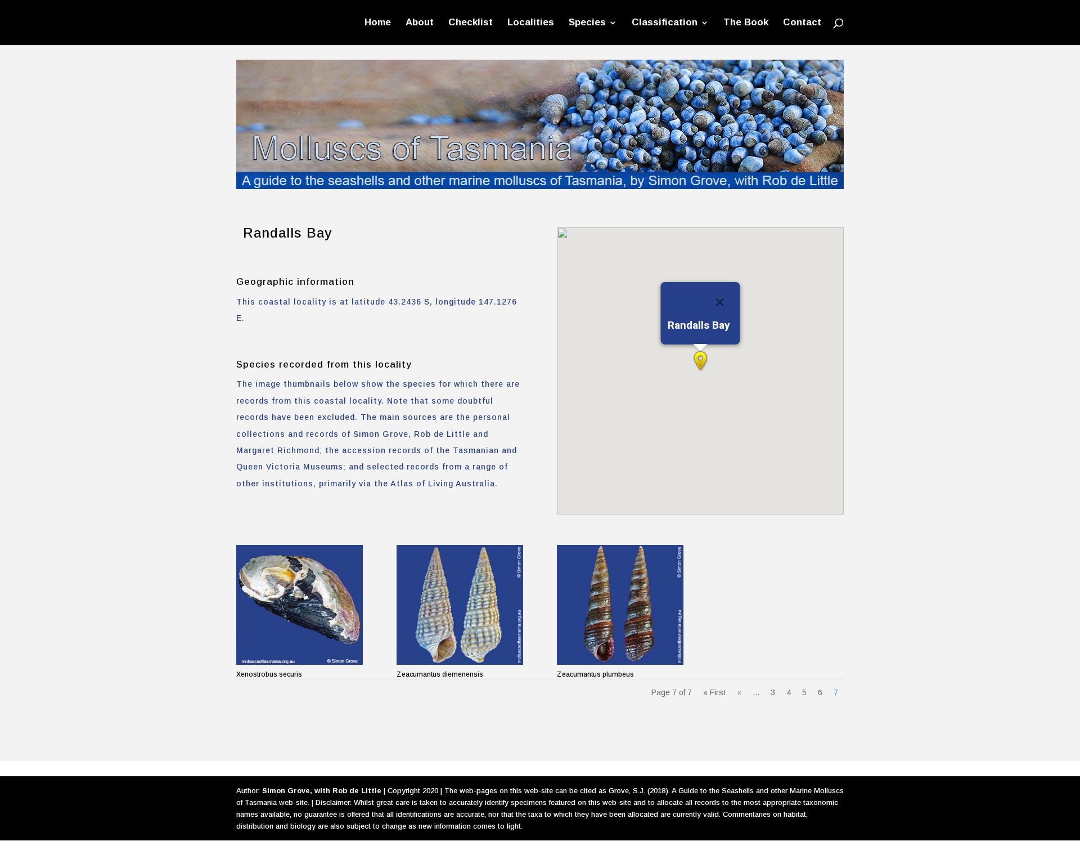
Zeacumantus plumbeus (595, 674)
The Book (745, 23)
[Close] (719, 302)
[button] (700, 361)
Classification (665, 23)
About (420, 23)
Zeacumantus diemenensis (440, 674)
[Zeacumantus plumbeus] (620, 605)
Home (377, 23)
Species (587, 23)
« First (714, 692)
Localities (530, 23)
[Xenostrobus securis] (299, 605)
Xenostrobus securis (269, 674)
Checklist (470, 23)
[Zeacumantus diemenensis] (460, 605)
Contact (802, 23)
